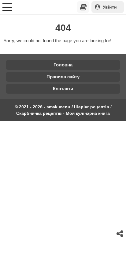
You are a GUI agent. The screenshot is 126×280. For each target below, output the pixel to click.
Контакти (63, 88)
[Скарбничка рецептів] (83, 7)
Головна (63, 64)
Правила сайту (63, 76)
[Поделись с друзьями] (120, 234)
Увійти (110, 7)
